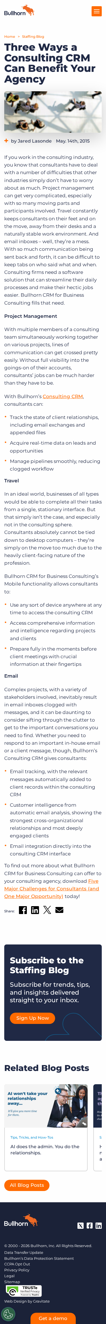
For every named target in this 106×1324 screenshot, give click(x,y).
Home (9, 36)
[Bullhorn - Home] (21, 1221)
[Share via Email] (59, 911)
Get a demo (53, 1318)
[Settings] (8, 1314)
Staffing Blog (33, 36)
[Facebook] (89, 1226)
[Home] (19, 14)
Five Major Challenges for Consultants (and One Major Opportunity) (51, 888)
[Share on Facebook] (23, 911)
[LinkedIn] (99, 1226)
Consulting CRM (63, 396)
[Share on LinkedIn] (35, 911)
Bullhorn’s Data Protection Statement (39, 1258)
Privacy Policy (16, 1270)
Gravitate (41, 1301)
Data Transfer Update (23, 1252)
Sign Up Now (32, 1018)
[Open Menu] (97, 11)
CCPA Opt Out (17, 1264)
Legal (9, 1276)
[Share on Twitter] (47, 911)
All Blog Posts (27, 1185)
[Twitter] (80, 1226)
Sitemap (12, 1281)
